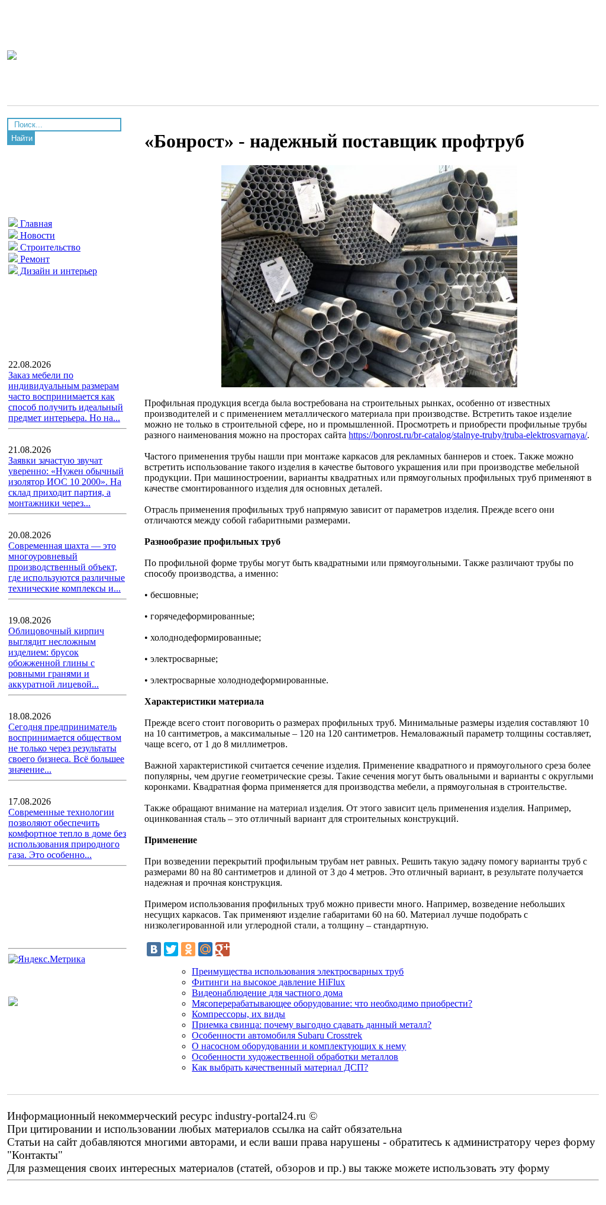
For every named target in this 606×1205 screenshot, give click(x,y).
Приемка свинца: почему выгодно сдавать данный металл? (311, 1025)
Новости (36, 235)
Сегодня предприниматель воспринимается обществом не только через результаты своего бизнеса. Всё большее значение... (66, 748)
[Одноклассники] (188, 949)
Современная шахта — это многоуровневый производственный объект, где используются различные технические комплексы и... (66, 567)
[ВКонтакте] (154, 949)
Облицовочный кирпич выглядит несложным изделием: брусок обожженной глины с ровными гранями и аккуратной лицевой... (56, 657)
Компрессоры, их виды (238, 1014)
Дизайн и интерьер (57, 271)
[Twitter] (171, 949)
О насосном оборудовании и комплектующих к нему (299, 1046)
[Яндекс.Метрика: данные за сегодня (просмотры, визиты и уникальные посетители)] (46, 959)
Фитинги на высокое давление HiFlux (268, 982)
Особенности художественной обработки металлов (295, 1057)
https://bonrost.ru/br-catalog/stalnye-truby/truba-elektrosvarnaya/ (468, 435)
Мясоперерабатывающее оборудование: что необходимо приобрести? (332, 1003)
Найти (22, 138)
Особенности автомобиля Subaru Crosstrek (277, 1035)
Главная (35, 223)
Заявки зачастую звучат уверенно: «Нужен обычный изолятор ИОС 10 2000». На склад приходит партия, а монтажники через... (66, 481)
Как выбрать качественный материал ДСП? (280, 1067)
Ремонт (34, 259)
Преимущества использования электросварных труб (298, 971)
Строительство (49, 247)
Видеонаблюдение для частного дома (267, 993)
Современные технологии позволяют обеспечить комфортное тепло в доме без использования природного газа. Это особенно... (67, 833)
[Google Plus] (222, 949)
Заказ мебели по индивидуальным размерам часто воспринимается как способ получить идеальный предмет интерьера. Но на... (65, 396)
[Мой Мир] (205, 949)
